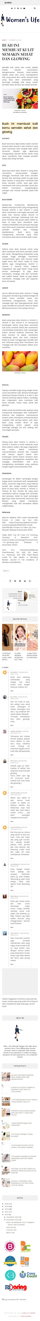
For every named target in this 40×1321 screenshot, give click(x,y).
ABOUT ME (10, 1232)
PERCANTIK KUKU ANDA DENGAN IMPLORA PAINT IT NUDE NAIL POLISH (23, 1113)
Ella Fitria (13, 697)
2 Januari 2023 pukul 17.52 (19, 673)
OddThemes (26, 1316)
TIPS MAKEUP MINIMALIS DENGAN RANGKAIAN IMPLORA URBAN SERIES (23, 1158)
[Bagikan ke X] (15, 581)
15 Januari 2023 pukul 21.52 (19, 934)
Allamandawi (15, 864)
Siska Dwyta (14, 933)
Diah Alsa (13, 761)
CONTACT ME (11, 1230)
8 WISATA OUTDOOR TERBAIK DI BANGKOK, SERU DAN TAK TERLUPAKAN (23, 1089)
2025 (7, 1206)
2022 (7, 1214)
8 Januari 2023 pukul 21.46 (18, 828)
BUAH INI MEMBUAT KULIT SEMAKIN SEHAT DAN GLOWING (20, 1223)
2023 (7, 1212)
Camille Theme (28, 1313)
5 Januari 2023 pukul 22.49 (18, 762)
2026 (7, 1204)
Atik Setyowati (15, 793)
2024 (7, 1209)
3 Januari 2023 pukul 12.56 (18, 698)
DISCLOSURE (11, 1227)
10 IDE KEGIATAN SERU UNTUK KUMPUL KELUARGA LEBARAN (22, 1146)
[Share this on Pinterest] (20, 581)
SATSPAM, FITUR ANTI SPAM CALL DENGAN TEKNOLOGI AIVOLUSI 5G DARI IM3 (23, 1171)
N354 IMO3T (14, 672)
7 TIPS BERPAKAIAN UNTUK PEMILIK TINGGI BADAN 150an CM (24, 1101)
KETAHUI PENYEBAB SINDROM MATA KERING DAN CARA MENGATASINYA (22, 1077)
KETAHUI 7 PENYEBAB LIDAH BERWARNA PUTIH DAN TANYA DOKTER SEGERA (22, 1183)
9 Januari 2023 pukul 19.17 (19, 897)
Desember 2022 (13, 1217)
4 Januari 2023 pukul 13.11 (19, 732)
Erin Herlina (14, 896)
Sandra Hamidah (16, 731)
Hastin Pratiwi (15, 827)
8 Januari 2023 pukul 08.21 (18, 794)
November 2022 (13, 1220)
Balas (11, 691)
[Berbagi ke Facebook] (10, 581)
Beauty (4, 40)
